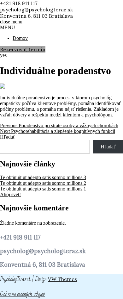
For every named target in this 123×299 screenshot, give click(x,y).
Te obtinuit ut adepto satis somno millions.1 (43, 188)
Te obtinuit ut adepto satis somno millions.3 (43, 177)
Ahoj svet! (10, 194)
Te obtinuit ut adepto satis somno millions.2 (43, 183)
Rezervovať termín (22, 49)
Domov (20, 38)
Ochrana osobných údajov (22, 294)
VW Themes (62, 279)
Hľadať (7, 137)
